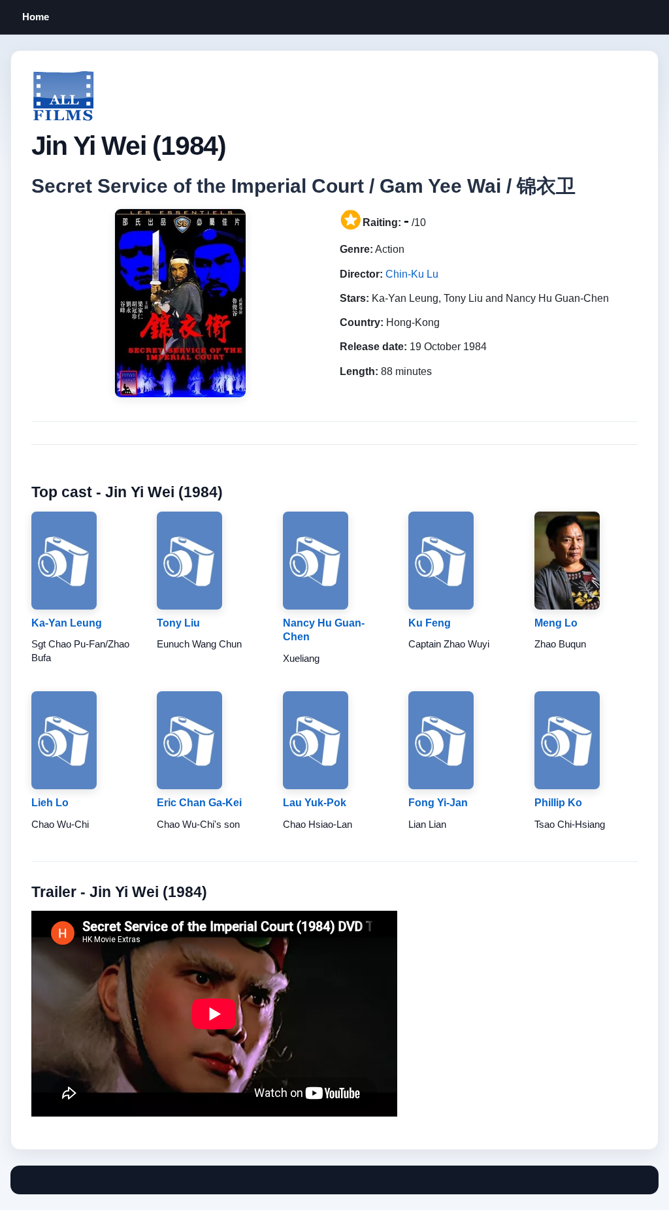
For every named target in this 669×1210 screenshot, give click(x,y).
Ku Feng (429, 623)
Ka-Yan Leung (66, 623)
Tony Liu (178, 623)
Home (35, 16)
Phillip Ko (558, 802)
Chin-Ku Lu (411, 274)
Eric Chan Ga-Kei (199, 802)
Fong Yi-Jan (438, 802)
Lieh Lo (50, 802)
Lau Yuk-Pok (314, 802)
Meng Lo (556, 623)
